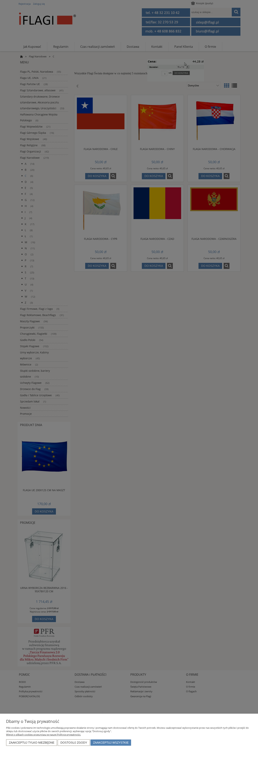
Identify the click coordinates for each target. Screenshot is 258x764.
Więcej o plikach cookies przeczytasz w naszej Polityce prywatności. (43, 734)
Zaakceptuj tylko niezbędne (31, 742)
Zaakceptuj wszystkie (111, 742)
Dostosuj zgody (73, 742)
